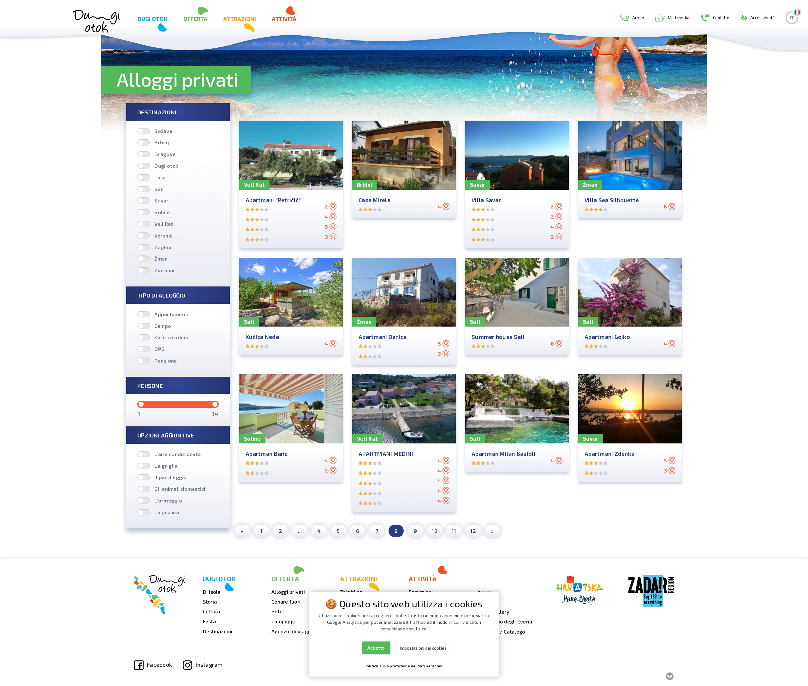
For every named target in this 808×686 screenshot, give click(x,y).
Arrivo (638, 17)
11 (454, 531)
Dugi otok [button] (153, 18)
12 (473, 531)
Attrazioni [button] (239, 18)
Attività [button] (284, 18)
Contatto (721, 17)
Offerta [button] (195, 18)
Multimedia (678, 17)
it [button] (792, 17)
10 (434, 531)
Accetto (376, 648)
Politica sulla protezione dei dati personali (404, 666)
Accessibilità (762, 17)
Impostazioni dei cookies (423, 648)
